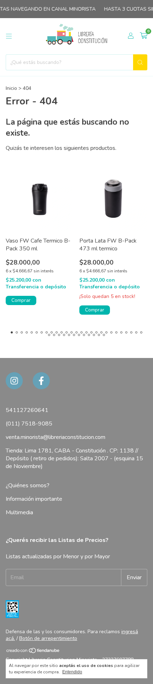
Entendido (72, 671)
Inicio (11, 88)
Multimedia (19, 512)
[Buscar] (140, 62)
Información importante (34, 499)
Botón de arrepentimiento (48, 638)
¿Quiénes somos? (27, 485)
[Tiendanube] (33, 652)
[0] (143, 36)
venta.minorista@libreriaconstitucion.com (55, 437)
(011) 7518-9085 (29, 424)
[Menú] (9, 36)
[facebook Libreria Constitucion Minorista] (41, 380)
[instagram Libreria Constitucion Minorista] (14, 380)
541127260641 (27, 410)
